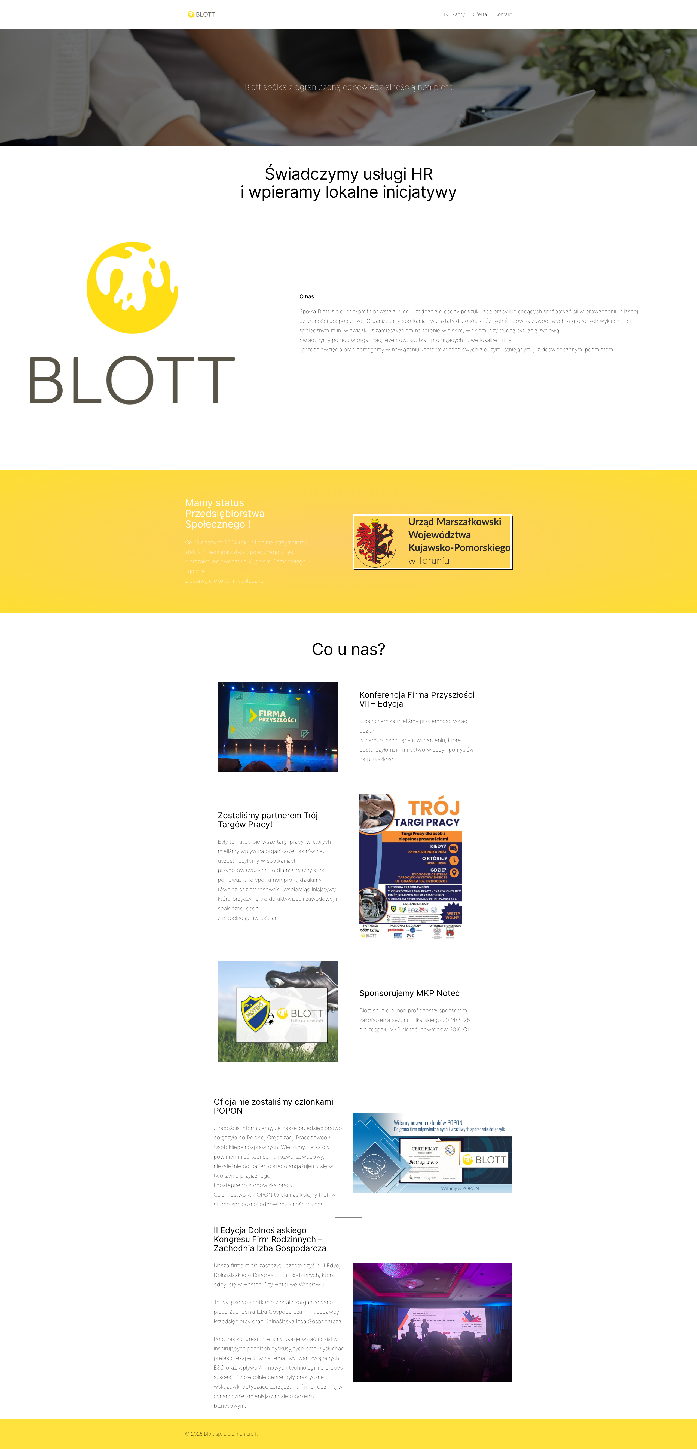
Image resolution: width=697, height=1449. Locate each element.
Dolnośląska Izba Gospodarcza (303, 1321)
